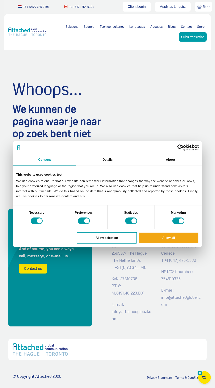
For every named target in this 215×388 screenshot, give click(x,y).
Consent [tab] (44, 159)
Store (201, 26)
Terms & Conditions (188, 377)
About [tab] (170, 159)
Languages (137, 26)
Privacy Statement (159, 377)
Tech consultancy (112, 26)
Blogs (172, 26)
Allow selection (107, 238)
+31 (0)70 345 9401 (131, 267)
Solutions (72, 26)
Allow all (168, 238)
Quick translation (193, 37)
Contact (186, 26)
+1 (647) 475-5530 (180, 260)
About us (156, 26)
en (204, 6)
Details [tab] (107, 159)
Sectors (89, 26)
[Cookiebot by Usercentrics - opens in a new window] (180, 147)
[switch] (84, 220)
